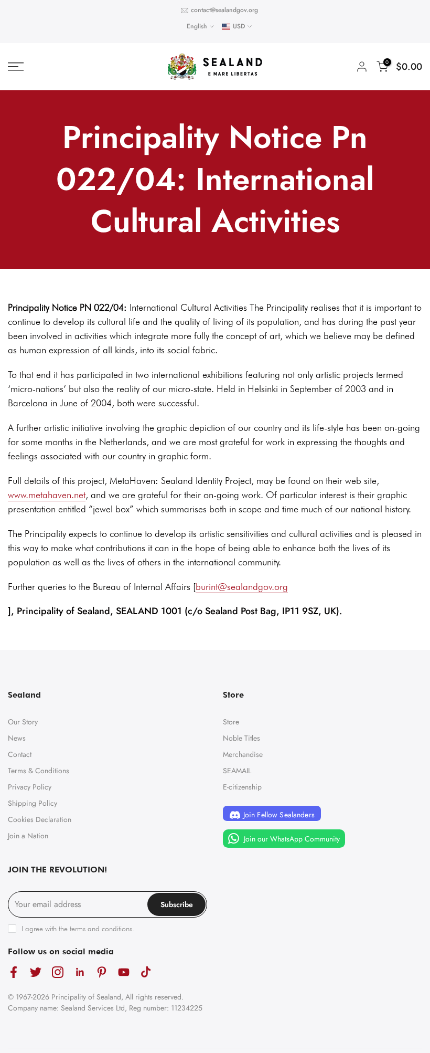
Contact (19, 754)
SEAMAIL (237, 770)
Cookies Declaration (39, 819)
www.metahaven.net (46, 494)
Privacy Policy (29, 787)
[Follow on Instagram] (57, 972)
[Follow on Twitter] (35, 972)
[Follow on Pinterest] (102, 972)
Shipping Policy (32, 803)
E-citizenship (242, 787)
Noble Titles (241, 738)
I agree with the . (78, 928)
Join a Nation (28, 835)
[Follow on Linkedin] (79, 972)
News (17, 738)
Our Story (23, 722)
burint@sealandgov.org (242, 586)
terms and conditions (101, 928)
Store (231, 722)
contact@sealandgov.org (224, 10)
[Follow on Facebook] (13, 972)
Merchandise (243, 754)
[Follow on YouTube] (124, 972)
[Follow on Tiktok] (146, 972)
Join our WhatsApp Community (291, 839)
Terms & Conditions (38, 770)
